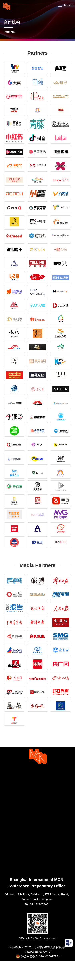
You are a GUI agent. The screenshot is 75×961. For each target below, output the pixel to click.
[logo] (6, 6)
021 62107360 (39, 904)
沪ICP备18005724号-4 (38, 951)
